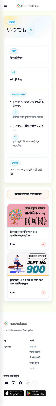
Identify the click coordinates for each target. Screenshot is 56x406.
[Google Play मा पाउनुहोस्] (36, 393)
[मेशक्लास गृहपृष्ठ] (28, 6)
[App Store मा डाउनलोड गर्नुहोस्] (14, 393)
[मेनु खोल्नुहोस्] (5, 6)
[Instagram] (13, 383)
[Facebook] (20, 383)
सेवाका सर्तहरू (35, 352)
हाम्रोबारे (33, 346)
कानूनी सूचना (34, 363)
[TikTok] (27, 383)
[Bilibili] (35, 383)
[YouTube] (6, 383)
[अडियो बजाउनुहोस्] (31, 30)
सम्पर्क (32, 368)
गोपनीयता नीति (35, 357)
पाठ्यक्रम (7, 346)
